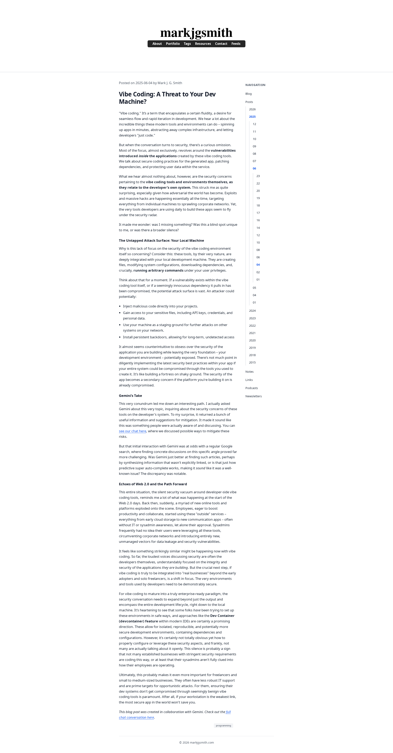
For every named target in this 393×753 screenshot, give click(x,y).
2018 (252, 355)
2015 (252, 362)
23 (258, 176)
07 (254, 161)
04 (258, 264)
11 (254, 131)
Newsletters (253, 396)
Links (249, 380)
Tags (187, 44)
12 (254, 124)
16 (258, 220)
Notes (249, 372)
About (157, 44)
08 (254, 154)
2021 (252, 333)
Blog (248, 94)
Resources (203, 44)
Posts (249, 102)
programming (223, 725)
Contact (221, 44)
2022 (252, 325)
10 (254, 139)
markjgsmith (196, 31)
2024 (252, 311)
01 (258, 279)
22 (258, 183)
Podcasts (251, 388)
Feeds (236, 44)
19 (258, 198)
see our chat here (132, 431)
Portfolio (173, 44)
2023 (252, 318)
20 (258, 191)
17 (258, 213)
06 (254, 168)
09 (254, 146)
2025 (252, 117)
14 (258, 228)
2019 (252, 348)
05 (254, 288)
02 (258, 272)
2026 (252, 109)
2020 (252, 340)
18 (258, 205)
